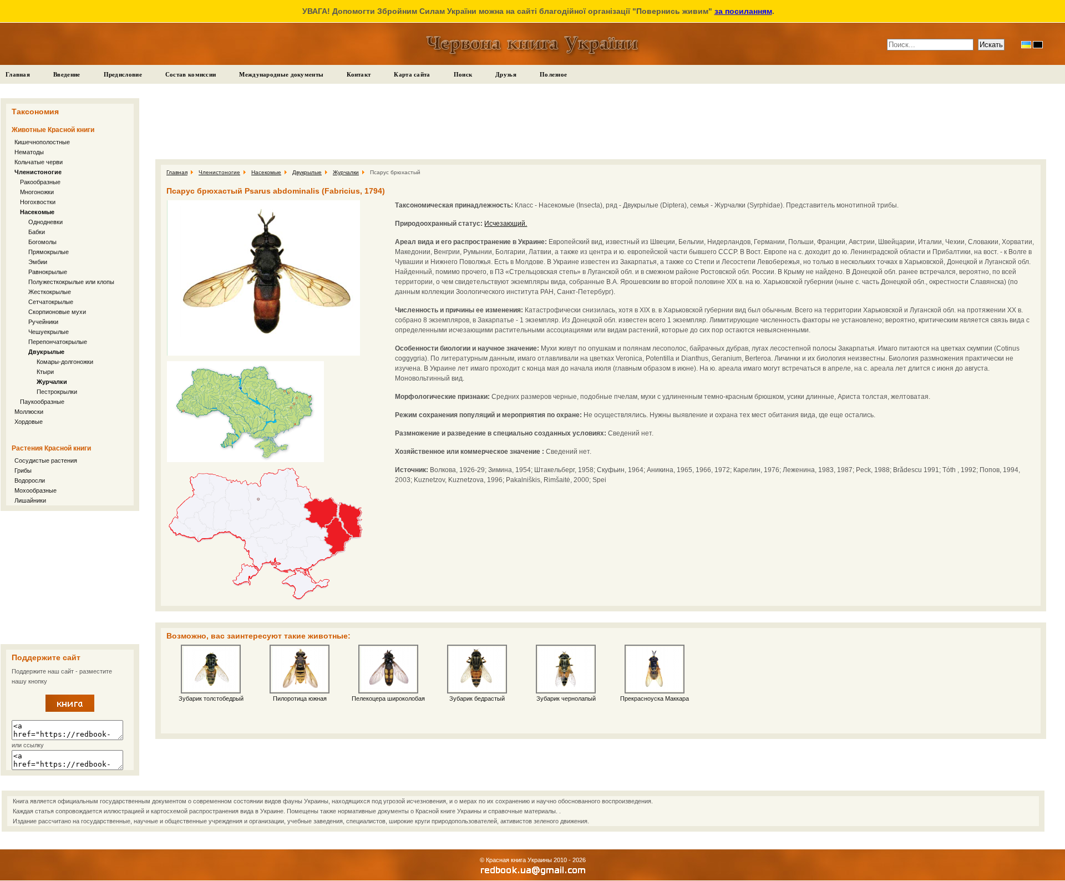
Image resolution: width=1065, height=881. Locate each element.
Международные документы (281, 74)
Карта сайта (412, 74)
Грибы (23, 470)
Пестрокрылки (57, 391)
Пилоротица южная (300, 698)
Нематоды (29, 152)
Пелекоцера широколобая (388, 698)
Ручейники (43, 321)
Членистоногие (38, 172)
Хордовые (28, 421)
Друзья (505, 74)
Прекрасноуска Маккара (654, 698)
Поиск (463, 74)
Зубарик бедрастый (477, 698)
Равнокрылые (47, 272)
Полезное (553, 74)
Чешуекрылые (48, 331)
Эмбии (37, 262)
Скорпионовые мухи (57, 311)
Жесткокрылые (49, 291)
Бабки (36, 232)
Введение (66, 74)
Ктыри (45, 371)
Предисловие (123, 74)
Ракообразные (40, 182)
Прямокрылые (48, 252)
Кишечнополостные (42, 142)
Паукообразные (42, 401)
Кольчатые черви (38, 162)
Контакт (359, 74)
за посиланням (743, 11)
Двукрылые (46, 351)
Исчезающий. (505, 223)
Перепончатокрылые (57, 341)
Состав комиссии (190, 74)
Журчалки (52, 381)
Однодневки (45, 222)
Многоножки (37, 192)
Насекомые (37, 212)
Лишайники (30, 500)
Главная (18, 74)
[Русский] (1037, 45)
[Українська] (1026, 45)
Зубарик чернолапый (566, 698)
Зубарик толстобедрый (211, 698)
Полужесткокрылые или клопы (71, 282)
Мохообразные (35, 490)
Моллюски (28, 411)
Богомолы (42, 242)
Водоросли (29, 480)
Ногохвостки (37, 202)
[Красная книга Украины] (69, 709)
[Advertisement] (69, 577)
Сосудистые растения (45, 460)
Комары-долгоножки (65, 361)
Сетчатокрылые (50, 301)
